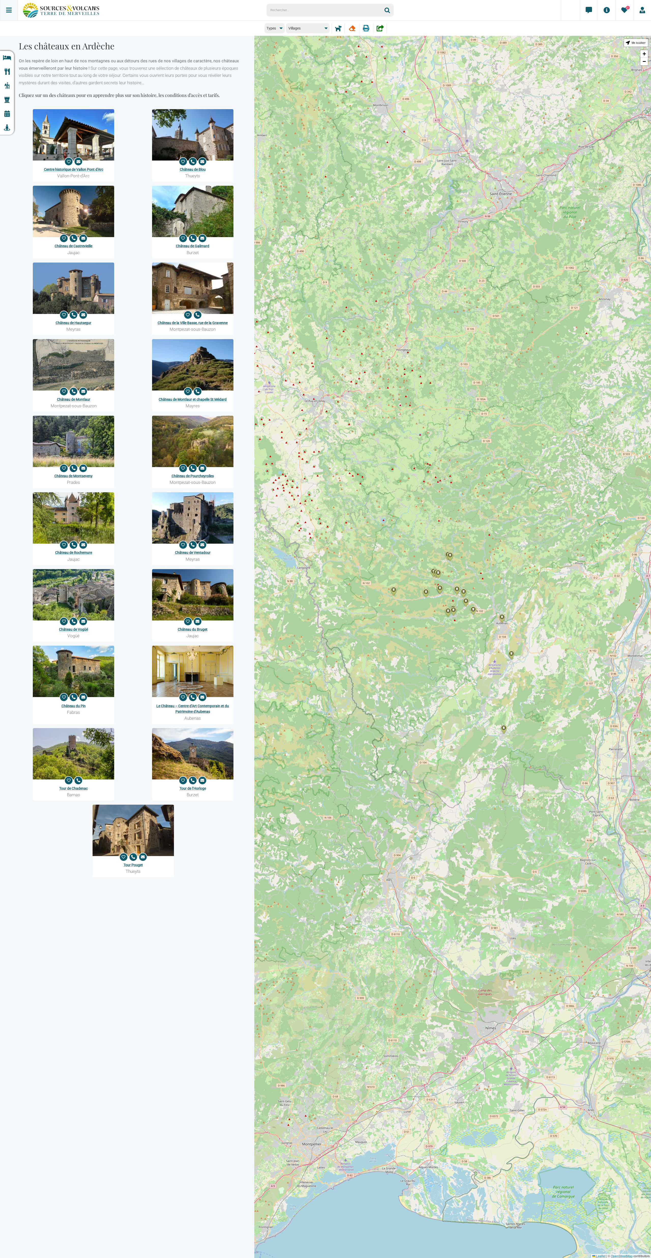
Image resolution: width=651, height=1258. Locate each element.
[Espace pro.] (642, 10)
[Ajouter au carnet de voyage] (68, 161)
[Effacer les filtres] (352, 28)
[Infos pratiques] (606, 10)
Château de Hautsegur (73, 323)
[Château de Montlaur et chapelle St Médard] (192, 365)
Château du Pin (74, 706)
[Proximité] (7, 128)
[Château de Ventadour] (192, 518)
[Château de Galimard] (192, 211)
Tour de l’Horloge (193, 788)
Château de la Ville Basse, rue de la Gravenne (193, 323)
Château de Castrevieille (73, 246)
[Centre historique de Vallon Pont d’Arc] (73, 135)
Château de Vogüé (73, 629)
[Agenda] (7, 114)
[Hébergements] (7, 58)
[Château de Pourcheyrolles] (192, 441)
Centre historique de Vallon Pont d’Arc (73, 169)
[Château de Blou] (192, 135)
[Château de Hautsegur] (73, 288)
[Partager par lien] (380, 28)
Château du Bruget (193, 629)
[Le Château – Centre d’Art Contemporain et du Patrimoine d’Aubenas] (192, 671)
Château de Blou (193, 169)
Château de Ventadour (193, 553)
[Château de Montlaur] (73, 365)
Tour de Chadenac (73, 788)
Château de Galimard (192, 246)
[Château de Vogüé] (73, 594)
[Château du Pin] (73, 671)
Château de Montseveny (73, 476)
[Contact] (589, 10)
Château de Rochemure (73, 553)
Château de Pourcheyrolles (193, 476)
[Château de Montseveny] (73, 441)
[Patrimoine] (7, 100)
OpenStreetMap (622, 1256)
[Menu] (9, 10)
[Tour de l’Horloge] (192, 753)
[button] (466, 602)
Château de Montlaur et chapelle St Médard (193, 399)
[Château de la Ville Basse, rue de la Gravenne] (192, 288)
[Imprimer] (366, 28)
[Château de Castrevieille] (73, 211)
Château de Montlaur (73, 399)
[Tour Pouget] (133, 830)
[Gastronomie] (7, 72)
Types (271, 28)
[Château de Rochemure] (73, 518)
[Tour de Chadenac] (73, 753)
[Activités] (7, 86)
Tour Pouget (133, 865)
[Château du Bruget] (192, 594)
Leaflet (600, 1256)
